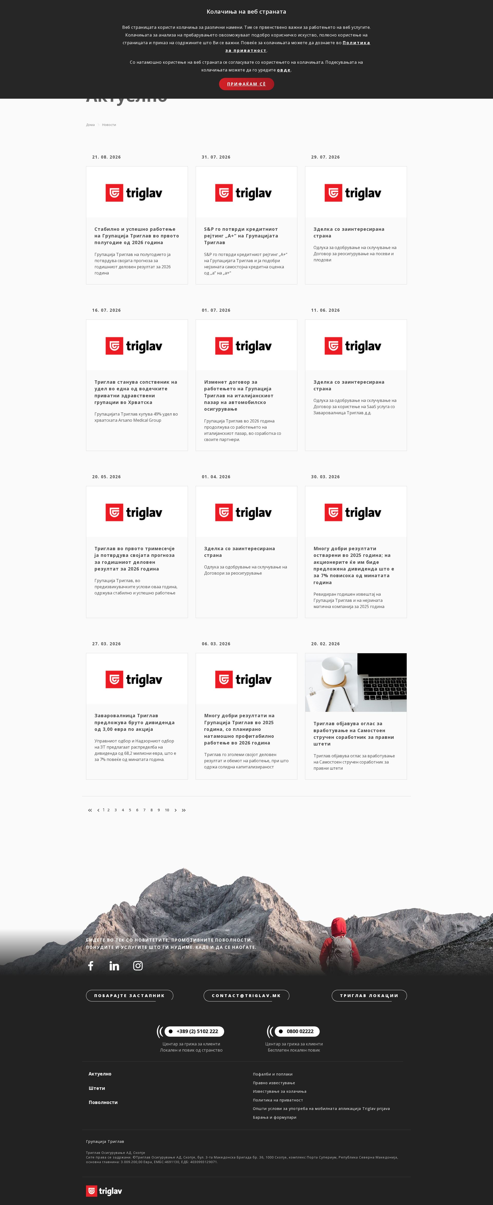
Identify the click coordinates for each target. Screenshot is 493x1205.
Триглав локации (369, 995)
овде (284, 70)
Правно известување (274, 1082)
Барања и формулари (275, 1117)
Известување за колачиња (280, 1091)
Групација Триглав (105, 1141)
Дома (90, 124)
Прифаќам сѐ (246, 84)
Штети (97, 1088)
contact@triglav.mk (246, 995)
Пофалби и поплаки (273, 1074)
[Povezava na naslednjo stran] (175, 810)
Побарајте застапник (129, 995)
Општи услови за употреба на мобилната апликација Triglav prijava (321, 1108)
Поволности (103, 1102)
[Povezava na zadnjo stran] (183, 810)
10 (167, 809)
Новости (109, 124)
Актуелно (100, 1074)
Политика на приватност (278, 1100)
